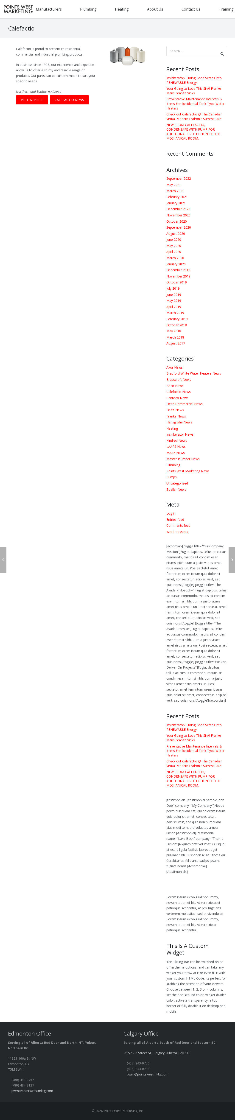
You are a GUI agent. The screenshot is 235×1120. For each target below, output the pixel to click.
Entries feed (175, 519)
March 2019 (175, 313)
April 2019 (173, 307)
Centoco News (177, 398)
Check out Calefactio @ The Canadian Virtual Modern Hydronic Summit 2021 (194, 116)
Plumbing (173, 465)
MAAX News (175, 453)
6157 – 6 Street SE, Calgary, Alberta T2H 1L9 (157, 1053)
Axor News (174, 367)
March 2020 (175, 258)
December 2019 (178, 270)
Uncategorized (177, 483)
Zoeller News (176, 489)
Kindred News (176, 440)
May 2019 (173, 300)
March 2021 (175, 191)
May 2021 (173, 184)
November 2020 (178, 215)
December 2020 (178, 209)
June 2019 (173, 294)
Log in (171, 513)
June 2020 (173, 239)
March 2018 (175, 337)
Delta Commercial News (184, 404)
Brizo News (175, 386)
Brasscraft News (178, 379)
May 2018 (173, 331)
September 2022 (178, 178)
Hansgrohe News (179, 422)
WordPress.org (177, 531)
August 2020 (175, 233)
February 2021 (177, 197)
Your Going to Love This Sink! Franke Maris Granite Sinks (193, 90)
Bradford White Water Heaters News (193, 373)
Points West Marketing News (188, 471)
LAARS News (176, 446)
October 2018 (176, 325)
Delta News (175, 410)
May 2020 (173, 246)
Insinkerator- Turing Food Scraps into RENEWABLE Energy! (194, 80)
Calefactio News (178, 391)
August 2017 (175, 343)
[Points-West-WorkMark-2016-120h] (18, 9)
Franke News (176, 416)
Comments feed (178, 525)
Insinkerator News (179, 434)
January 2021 (176, 203)
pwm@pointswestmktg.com (32, 1091)
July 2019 (173, 288)
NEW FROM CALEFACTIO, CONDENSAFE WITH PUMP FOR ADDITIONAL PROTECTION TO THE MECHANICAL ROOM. (193, 131)
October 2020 (176, 221)
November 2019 (178, 276)
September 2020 (178, 227)
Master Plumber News (183, 459)
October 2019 (176, 282)
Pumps (171, 477)
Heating (172, 428)
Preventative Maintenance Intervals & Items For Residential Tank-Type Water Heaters (195, 103)
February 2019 (177, 319)
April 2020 (173, 251)
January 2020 (176, 264)
